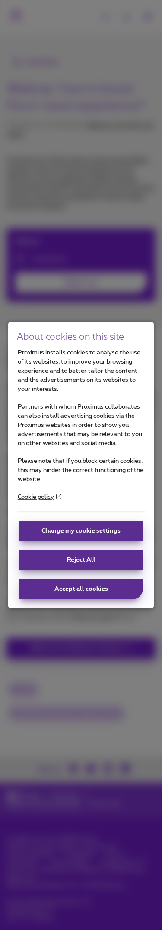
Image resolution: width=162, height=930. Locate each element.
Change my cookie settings (81, 531)
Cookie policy (36, 497)
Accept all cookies (81, 589)
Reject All (81, 560)
